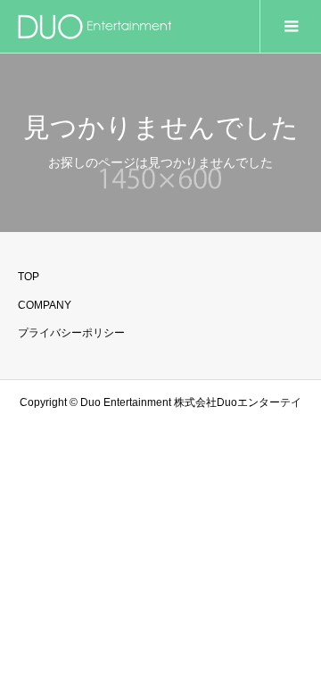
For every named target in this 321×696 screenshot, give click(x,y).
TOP (28, 276)
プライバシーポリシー (71, 333)
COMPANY (44, 305)
